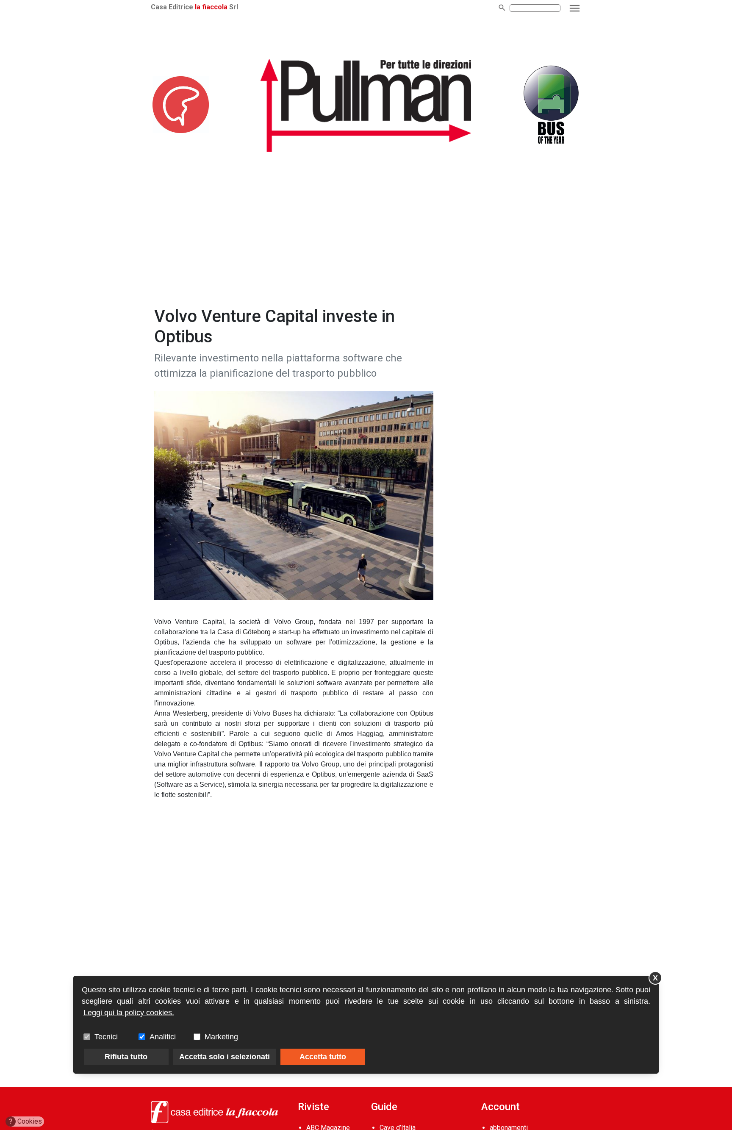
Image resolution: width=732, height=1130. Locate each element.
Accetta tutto (322, 1056)
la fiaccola (211, 7)
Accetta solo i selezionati (224, 1056)
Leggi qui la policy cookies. (128, 1012)
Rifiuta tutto (126, 1056)
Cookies (25, 1121)
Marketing (221, 1037)
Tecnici (106, 1037)
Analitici (163, 1037)
